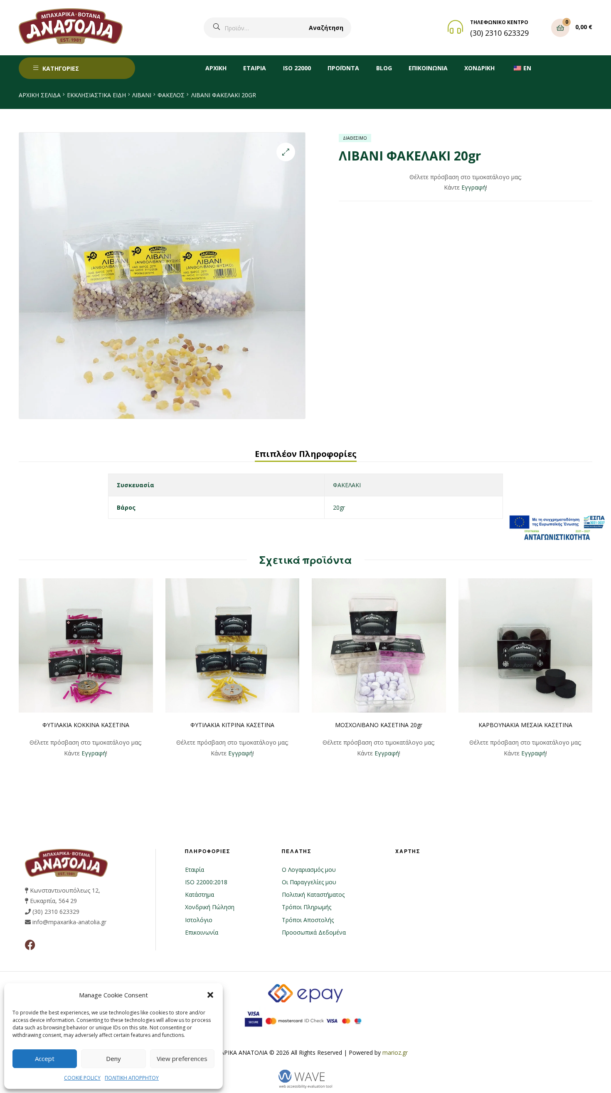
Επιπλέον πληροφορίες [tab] (306, 453)
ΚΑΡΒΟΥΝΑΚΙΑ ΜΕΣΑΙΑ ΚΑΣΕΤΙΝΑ (525, 725)
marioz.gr (395, 1052)
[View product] (86, 645)
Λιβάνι (141, 95)
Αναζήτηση (326, 28)
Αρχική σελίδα (40, 95)
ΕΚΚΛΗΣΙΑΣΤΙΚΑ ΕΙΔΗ (96, 95)
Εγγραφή (473, 187)
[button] (210, 995)
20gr (339, 507)
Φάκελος (171, 95)
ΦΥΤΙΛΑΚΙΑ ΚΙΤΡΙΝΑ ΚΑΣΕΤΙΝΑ (232, 725)
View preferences (182, 1058)
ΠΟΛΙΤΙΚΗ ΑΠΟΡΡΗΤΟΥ (132, 1077)
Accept (44, 1058)
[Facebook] (30, 945)
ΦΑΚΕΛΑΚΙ (347, 485)
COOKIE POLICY (82, 1077)
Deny (113, 1058)
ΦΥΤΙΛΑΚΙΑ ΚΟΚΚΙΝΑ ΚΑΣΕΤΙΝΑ (85, 725)
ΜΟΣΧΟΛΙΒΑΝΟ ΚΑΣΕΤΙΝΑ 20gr (378, 725)
